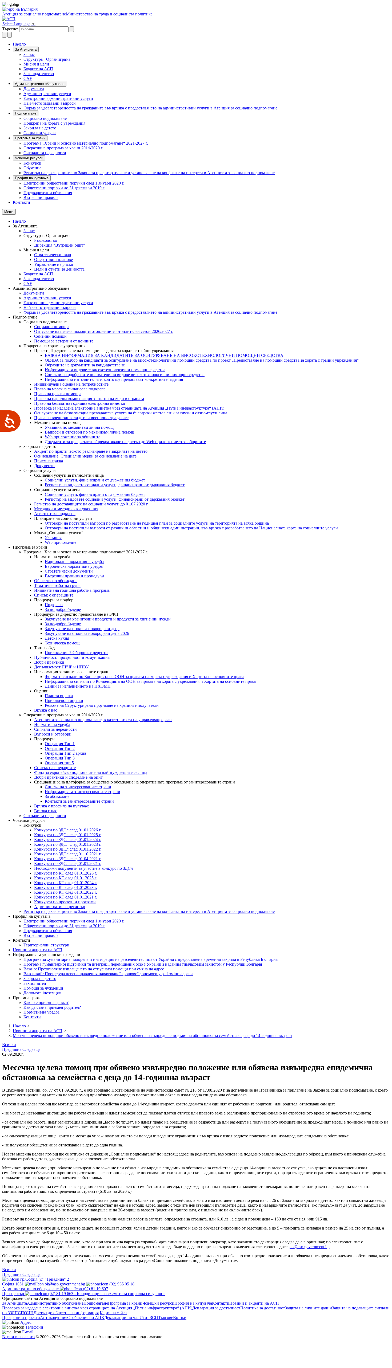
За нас (29, 54)
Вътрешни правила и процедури (74, 576)
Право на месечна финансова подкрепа (70, 389)
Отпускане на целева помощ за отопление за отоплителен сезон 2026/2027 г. (103, 331)
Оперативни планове (53, 259)
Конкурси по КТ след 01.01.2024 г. (65, 882)
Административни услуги (47, 93)
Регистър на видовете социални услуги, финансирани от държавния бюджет (115, 485)
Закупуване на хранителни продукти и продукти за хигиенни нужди (108, 619)
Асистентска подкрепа (54, 513)
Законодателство (38, 73)
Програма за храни (30, 138)
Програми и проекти (21, 1317)
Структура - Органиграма (46, 59)
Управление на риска (53, 264)
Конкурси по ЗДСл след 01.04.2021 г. (67, 858)
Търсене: (10, 29)
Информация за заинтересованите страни (82, 791)
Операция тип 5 (59, 763)
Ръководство (45, 240)
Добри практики (49, 662)
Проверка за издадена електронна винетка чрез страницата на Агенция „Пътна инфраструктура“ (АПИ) (129, 408)
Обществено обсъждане (55, 580)
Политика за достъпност (262, 1308)
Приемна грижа (48, 461)
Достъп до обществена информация (66, 1312)
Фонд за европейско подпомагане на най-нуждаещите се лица (90, 772)
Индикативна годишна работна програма (72, 590)
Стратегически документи (69, 571)
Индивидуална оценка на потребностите (71, 384)
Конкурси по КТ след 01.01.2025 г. (65, 878)
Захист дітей (34, 983)
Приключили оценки (64, 700)
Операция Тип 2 (60, 748)
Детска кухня (57, 638)
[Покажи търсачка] (4, 35)
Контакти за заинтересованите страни (79, 801)
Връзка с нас (45, 710)
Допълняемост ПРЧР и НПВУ (61, 667)
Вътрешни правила (40, 197)
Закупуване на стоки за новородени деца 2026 (87, 633)
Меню (9, 212)
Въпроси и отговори (52, 734)
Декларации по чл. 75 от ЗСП (131, 1317)
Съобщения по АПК (85, 1317)
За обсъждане (57, 796)
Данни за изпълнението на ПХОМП (78, 686)
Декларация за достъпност (216, 1308)
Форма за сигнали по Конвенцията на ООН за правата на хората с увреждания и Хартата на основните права (144, 676)
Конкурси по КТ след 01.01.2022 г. (65, 892)
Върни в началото (18, 1336)
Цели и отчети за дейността (59, 269)
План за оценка (59, 695)
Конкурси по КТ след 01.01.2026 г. (65, 873)
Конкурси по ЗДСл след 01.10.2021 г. (67, 854)
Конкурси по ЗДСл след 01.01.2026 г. (67, 830)
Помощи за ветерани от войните (63, 341)
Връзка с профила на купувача (62, 806)
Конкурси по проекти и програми (65, 902)
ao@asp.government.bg (310, 1246)
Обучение (32, 168)
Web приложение (60, 542)
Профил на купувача (32, 178)
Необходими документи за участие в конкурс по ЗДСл (83, 868)
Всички (9, 1044)
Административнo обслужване (39, 84)
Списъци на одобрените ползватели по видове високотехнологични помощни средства (125, 374)
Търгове (165, 1317)
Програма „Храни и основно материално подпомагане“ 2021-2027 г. (85, 143)
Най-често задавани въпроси (49, 103)
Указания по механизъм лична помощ (79, 427)
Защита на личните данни (308, 1308)
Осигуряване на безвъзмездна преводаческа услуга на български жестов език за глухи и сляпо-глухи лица (130, 413)
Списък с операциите (53, 595)
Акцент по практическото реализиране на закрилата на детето (90, 451)
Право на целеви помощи (57, 393)
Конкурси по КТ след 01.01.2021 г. (65, 897)
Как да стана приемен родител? (52, 1007)
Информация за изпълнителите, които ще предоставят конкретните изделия (114, 379)
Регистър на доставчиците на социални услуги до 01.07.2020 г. (91, 504)
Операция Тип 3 (60, 758)
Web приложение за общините (72, 437)
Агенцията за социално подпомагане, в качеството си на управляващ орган (103, 719)
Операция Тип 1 (60, 743)
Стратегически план (52, 254)
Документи (33, 89)
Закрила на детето (39, 128)
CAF (27, 78)
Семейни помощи (50, 336)
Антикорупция (53, 1317)
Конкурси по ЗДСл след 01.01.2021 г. (67, 863)
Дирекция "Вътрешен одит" (59, 245)
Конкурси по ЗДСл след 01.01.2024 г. (67, 839)
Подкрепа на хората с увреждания (54, 123)
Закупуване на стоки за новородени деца (82, 628)
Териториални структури (46, 945)
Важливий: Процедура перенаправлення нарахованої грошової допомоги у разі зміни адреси (108, 973)
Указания (53, 537)
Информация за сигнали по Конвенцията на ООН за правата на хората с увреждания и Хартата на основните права (150, 681)
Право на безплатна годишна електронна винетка (79, 403)
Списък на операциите (55, 767)
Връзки (179, 1317)
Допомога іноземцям (42, 993)
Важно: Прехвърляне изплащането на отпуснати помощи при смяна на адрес (93, 969)
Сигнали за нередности (44, 152)
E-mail (27, 1332)
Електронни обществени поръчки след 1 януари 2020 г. (73, 183)
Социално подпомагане (45, 118)
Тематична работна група (57, 585)
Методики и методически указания (66, 509)
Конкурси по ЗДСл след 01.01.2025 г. (67, 834)
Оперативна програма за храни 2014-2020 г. (63, 148)
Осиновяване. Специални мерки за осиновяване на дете (85, 456)
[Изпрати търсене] (72, 29)
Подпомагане (25, 113)
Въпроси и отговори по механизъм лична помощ (89, 432)
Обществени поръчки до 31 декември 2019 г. (64, 188)
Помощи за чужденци (43, 988)
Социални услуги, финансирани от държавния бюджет (95, 480)
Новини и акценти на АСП (37, 950)
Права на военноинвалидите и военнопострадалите (81, 417)
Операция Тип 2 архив (65, 753)
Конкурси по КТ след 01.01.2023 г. (65, 887)
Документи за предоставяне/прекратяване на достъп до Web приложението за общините (125, 441)
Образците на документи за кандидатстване (85, 365)
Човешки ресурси (29, 158)
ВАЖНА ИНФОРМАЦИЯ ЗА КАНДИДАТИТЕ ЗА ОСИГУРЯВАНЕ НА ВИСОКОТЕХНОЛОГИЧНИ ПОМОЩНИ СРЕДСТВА (164, 355)
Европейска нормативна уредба (74, 566)
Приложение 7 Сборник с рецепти (76, 652)
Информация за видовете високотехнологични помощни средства (105, 369)
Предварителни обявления (47, 192)
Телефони (34, 1327)
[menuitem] (206, 54)
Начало (19, 44)
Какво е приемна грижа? (46, 1002)
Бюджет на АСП (38, 69)
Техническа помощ (62, 643)
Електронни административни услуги (58, 98)
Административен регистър (59, 906)
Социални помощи (51, 326)
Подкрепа (54, 604)
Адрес (25, 1322)
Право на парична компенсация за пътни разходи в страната (89, 398)
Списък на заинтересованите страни (78, 787)
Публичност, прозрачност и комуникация (72, 657)
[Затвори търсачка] (9, 35)
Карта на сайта (113, 1312)
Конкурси (32, 163)
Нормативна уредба (52, 724)
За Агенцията (26, 49)
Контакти (21, 202)
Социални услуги (39, 132)
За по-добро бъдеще (63, 609)
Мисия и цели (36, 64)
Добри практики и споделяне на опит (68, 777)
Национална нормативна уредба (74, 561)
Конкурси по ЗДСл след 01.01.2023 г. (67, 844)
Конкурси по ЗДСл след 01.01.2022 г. (67, 849)
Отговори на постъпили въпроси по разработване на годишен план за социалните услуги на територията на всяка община (157, 523)
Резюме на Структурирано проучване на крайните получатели (102, 705)
